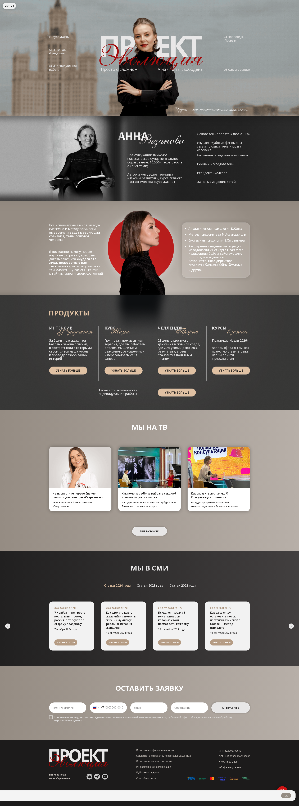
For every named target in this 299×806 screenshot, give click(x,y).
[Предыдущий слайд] (7, 626)
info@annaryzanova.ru (231, 767)
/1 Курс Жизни (59, 37)
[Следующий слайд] (291, 626)
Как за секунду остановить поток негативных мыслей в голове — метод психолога (225, 620)
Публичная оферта (147, 772)
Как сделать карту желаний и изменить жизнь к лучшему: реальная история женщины (121, 620)
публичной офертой (180, 717)
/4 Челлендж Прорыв (233, 38)
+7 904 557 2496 (228, 761)
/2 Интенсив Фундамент (57, 51)
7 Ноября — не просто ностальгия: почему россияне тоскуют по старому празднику (69, 618)
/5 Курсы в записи (237, 69)
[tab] (117, 585)
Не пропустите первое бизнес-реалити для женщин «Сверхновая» (78, 495)
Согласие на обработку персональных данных (163, 755)
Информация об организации (153, 766)
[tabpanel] (149, 628)
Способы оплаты (146, 778)
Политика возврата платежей (154, 761)
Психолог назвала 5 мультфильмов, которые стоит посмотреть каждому (173, 618)
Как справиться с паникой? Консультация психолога (210, 495)
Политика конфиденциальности (155, 750)
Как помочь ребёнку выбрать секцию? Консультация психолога (149, 495)
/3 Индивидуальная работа (63, 67)
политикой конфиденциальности (145, 717)
